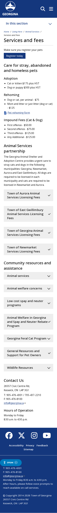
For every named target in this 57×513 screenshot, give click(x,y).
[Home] (10, 14)
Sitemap (28, 449)
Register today (14, 56)
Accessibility (16, 445)
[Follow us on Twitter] (21, 437)
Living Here (17, 31)
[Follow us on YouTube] (46, 437)
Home (6, 31)
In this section (17, 23)
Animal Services (32, 31)
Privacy (30, 445)
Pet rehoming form (19, 112)
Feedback (42, 445)
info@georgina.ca (14, 403)
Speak (10, 462)
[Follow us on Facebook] (8, 437)
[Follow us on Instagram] (34, 437)
